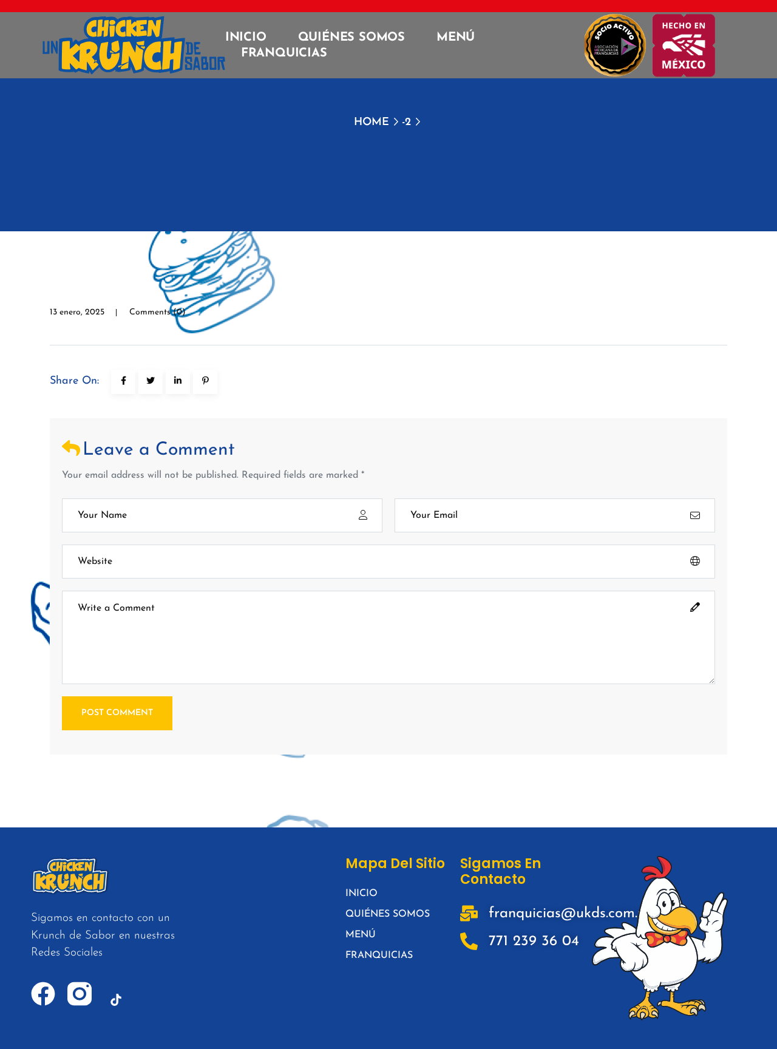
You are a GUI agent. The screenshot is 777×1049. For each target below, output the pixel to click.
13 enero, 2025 (77, 312)
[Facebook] (43, 994)
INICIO (245, 38)
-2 (406, 122)
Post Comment (117, 713)
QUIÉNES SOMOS (351, 38)
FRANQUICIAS (284, 53)
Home (371, 122)
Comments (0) (157, 312)
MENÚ (455, 38)
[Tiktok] (116, 1000)
